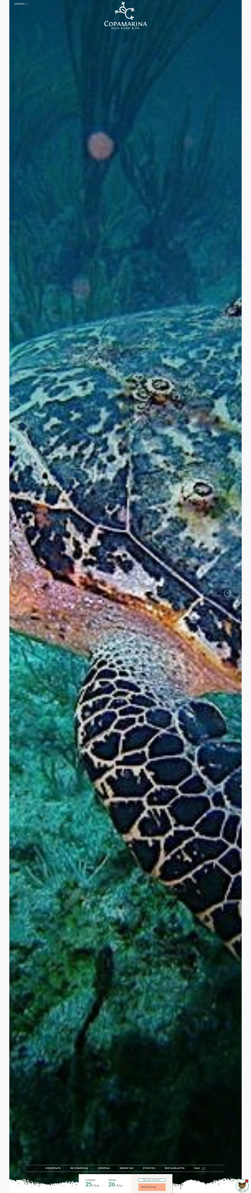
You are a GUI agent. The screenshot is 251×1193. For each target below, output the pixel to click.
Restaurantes (175, 1168)
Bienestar (126, 1168)
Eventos (149, 1168)
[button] (92, 1185)
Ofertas (104, 1168)
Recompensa (79, 1168)
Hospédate (53, 1168)
